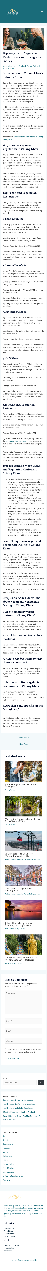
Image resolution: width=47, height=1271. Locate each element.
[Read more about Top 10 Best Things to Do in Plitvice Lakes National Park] (23, 806)
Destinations (9, 928)
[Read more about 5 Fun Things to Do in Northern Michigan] (23, 771)
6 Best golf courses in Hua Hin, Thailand (19, 1112)
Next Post (23, 744)
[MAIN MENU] (42, 11)
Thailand (22, 66)
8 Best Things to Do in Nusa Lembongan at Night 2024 (18, 924)
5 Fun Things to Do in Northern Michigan (20, 785)
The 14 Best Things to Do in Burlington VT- (18, 889)
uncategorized (8, 1172)
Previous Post (23, 737)
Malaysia (8, 963)
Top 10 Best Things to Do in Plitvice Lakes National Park (22, 820)
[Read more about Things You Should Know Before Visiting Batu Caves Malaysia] (23, 944)
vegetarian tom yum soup (16, 441)
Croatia (6, 1140)
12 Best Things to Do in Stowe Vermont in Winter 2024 (19, 855)
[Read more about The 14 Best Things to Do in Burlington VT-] (23, 875)
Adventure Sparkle (30, 1260)
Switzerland (7, 1156)
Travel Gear (8, 1231)
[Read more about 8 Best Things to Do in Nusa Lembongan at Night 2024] (23, 910)
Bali (4, 1136)
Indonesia (6, 1148)
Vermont (37, 859)
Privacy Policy (9, 1248)
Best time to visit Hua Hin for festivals (18, 1100)
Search (5, 1078)
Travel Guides (8, 1168)
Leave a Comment (10, 66)
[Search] (41, 1082)
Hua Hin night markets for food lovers (18, 1108)
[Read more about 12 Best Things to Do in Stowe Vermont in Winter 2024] (23, 840)
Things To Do (32, 66)
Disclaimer (8, 1250)
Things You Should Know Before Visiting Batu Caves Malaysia (21, 959)
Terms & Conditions (11, 1245)
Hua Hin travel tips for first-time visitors (19, 1104)
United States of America (14, 859)
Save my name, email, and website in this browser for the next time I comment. (23, 1050)
